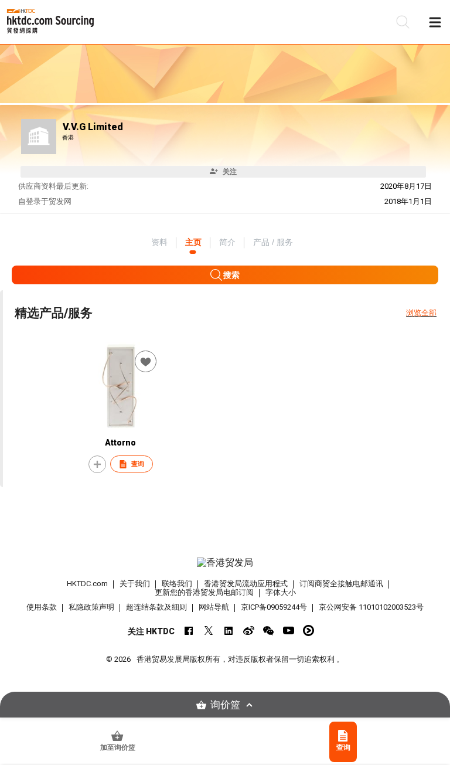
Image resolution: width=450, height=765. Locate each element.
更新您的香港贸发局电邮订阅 (204, 592)
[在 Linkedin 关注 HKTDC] (228, 630)
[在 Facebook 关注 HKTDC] (189, 630)
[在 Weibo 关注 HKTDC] (248, 630)
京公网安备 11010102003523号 (371, 607)
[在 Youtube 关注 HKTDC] (288, 630)
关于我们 (135, 583)
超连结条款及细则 (156, 607)
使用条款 (41, 607)
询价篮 (225, 704)
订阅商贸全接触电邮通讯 (341, 583)
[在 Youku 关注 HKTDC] (308, 630)
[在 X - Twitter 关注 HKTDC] (208, 630)
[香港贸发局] (225, 562)
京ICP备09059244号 (274, 607)
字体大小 (280, 592)
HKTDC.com (87, 583)
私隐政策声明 (91, 607)
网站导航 (214, 607)
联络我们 (177, 583)
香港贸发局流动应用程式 (246, 583)
